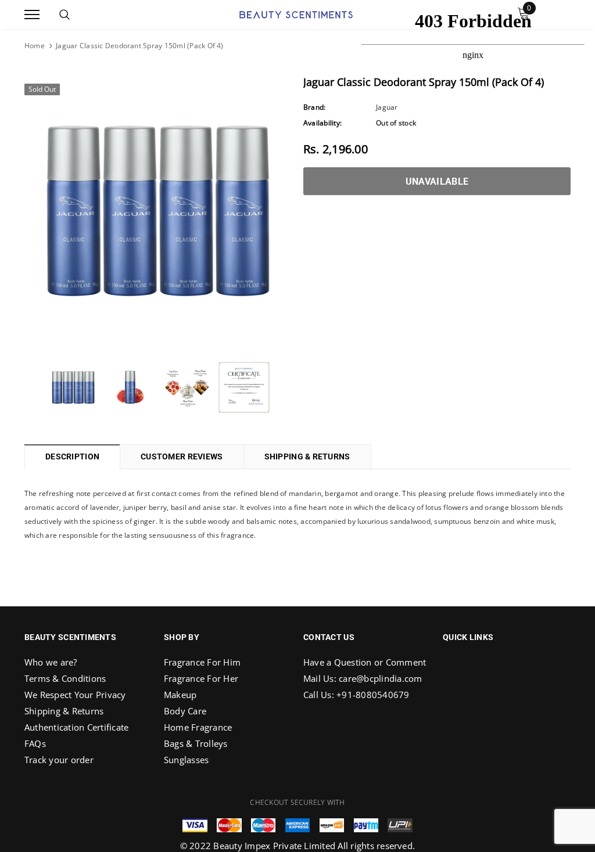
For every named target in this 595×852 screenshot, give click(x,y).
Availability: (322, 123)
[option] (158, 210)
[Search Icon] (64, 14)
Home (34, 46)
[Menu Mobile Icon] (32, 15)
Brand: (314, 107)
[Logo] (296, 13)
